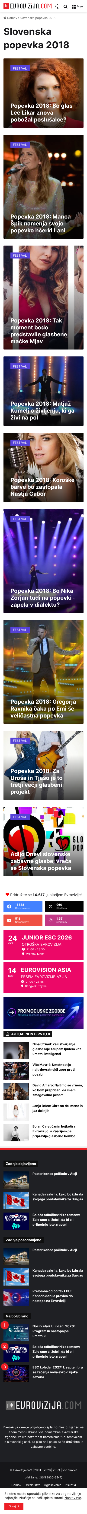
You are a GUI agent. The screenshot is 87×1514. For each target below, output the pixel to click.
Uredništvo (33, 1485)
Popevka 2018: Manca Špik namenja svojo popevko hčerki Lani (40, 223)
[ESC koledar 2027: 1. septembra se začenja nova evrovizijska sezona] (16, 1373)
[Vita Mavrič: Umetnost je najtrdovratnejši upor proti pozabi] (16, 1071)
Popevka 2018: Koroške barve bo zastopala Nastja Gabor (42, 487)
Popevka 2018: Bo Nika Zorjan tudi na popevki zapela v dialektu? (41, 597)
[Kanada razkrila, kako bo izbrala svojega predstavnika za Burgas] (16, 1200)
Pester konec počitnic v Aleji (54, 1174)
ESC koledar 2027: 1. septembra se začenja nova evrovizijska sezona (57, 1372)
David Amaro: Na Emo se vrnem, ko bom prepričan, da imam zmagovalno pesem (57, 1090)
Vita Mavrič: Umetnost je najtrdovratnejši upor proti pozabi (53, 1069)
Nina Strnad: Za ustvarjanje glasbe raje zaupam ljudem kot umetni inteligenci (56, 1049)
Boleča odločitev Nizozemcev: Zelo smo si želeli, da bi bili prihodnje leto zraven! (56, 1219)
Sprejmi (14, 1506)
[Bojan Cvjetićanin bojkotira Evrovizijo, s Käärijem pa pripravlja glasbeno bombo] (16, 1132)
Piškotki (70, 1485)
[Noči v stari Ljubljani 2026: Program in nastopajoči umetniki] (16, 1332)
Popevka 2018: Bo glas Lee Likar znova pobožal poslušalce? (41, 112)
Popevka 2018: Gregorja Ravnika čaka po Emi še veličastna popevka (43, 708)
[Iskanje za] (65, 8)
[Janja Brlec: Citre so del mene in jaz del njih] (16, 1112)
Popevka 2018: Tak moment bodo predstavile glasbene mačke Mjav (38, 331)
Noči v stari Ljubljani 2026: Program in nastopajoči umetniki (53, 1331)
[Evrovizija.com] (27, 6)
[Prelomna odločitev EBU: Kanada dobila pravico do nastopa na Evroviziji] (16, 1297)
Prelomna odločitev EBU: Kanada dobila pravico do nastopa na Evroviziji (52, 1296)
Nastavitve (72, 1498)
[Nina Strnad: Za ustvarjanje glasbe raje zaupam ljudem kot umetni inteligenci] (16, 1050)
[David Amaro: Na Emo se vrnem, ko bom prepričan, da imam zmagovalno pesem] (16, 1091)
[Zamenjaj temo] (57, 8)
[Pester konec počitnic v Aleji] (16, 1180)
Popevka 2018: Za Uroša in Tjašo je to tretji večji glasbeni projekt (36, 781)
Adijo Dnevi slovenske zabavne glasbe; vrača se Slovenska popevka (40, 861)
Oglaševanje (52, 1485)
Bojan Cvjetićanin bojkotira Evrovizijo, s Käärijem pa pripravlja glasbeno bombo (53, 1131)
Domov (11, 18)
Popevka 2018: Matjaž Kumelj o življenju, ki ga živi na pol (42, 410)
